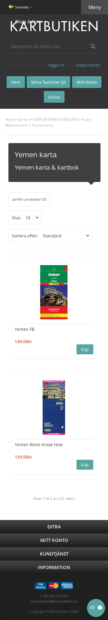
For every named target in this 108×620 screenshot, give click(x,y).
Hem (9, 119)
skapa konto (88, 65)
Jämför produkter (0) (29, 199)
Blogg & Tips (27, 21)
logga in (56, 65)
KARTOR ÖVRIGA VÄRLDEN (55, 119)
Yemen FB (24, 329)
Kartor (23, 119)
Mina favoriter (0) (48, 82)
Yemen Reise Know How (39, 444)
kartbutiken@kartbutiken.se (54, 601)
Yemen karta (42, 125)
